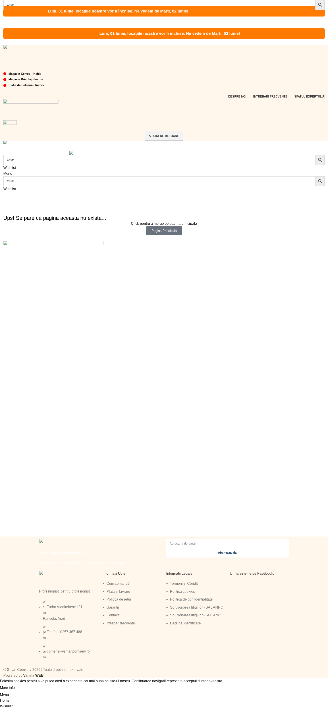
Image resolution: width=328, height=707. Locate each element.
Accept (24, 688)
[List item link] (68, 632)
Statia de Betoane (164, 136)
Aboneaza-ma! (227, 552)
